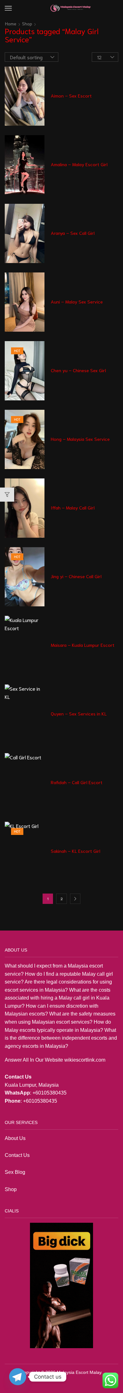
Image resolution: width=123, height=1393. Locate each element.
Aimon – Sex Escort (71, 95)
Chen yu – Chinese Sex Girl (78, 370)
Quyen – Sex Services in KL (79, 713)
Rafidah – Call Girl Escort (76, 782)
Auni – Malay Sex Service (77, 301)
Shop (27, 23)
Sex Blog (15, 1172)
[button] (8, 8)
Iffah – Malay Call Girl (73, 507)
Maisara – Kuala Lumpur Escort (82, 645)
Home (10, 23)
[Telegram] (17, 1376)
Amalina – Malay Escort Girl (79, 164)
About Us (15, 1138)
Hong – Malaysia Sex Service (80, 439)
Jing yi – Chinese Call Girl (76, 576)
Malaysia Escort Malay (79, 1372)
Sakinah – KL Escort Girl (75, 851)
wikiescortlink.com (84, 1060)
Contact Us (17, 1155)
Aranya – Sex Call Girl (73, 233)
